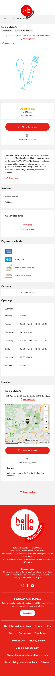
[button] (13, 43)
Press (12, 633)
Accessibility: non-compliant (21, 662)
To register (27, 613)
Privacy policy (37, 640)
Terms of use (17, 640)
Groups (39, 626)
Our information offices (17, 626)
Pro (49, 626)
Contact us (25, 633)
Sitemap (45, 662)
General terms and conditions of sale (27, 655)
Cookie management (27, 648)
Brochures (40, 633)
